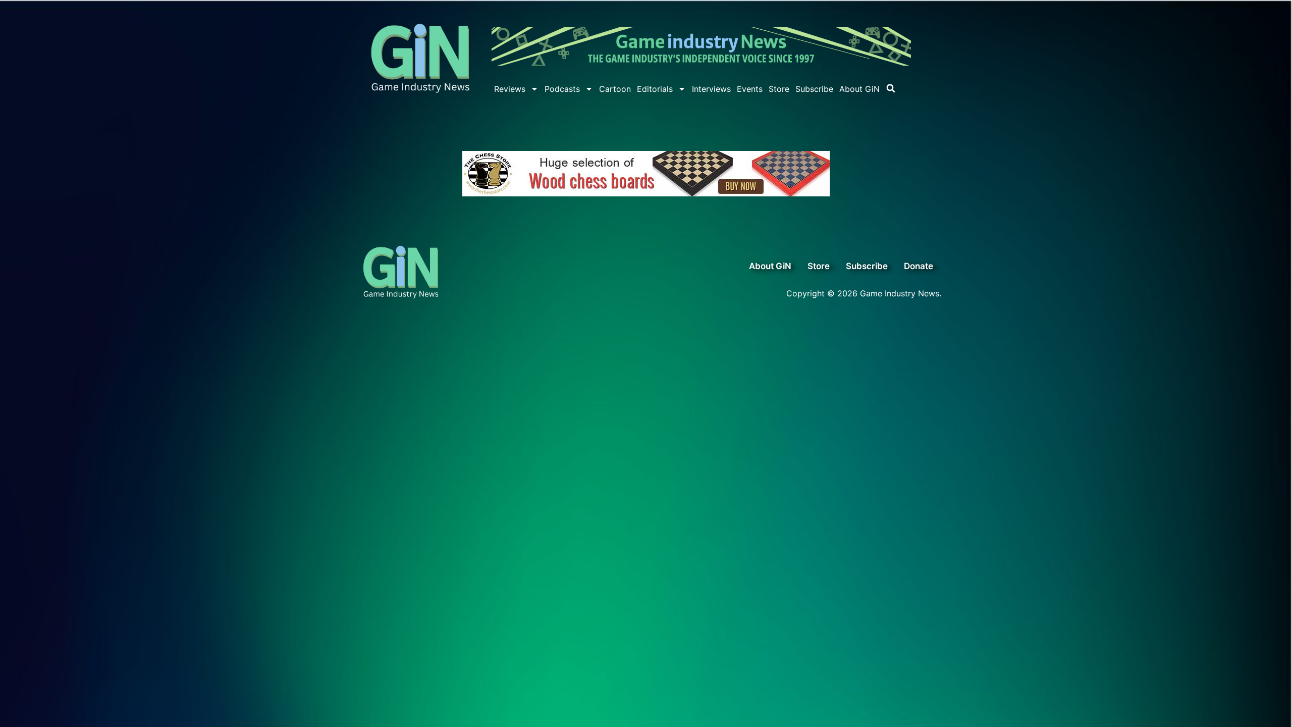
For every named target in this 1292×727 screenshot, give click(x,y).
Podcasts (562, 89)
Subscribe (814, 89)
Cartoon (615, 89)
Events (750, 89)
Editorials (655, 89)
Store (779, 89)
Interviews (711, 89)
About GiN (859, 89)
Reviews (509, 89)
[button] (891, 88)
